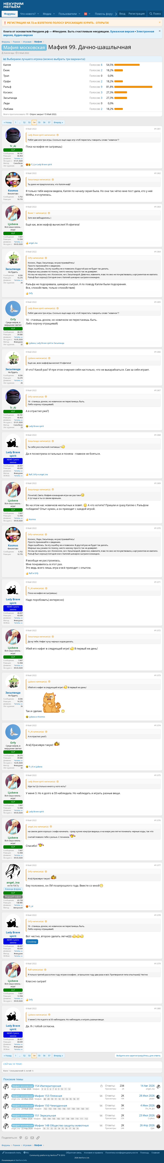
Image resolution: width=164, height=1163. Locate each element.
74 (59, 1128)
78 (74, 1128)
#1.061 (157, 128)
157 (68, 1109)
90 (52, 1099)
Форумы (9, 14)
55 (39, 122)
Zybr (153, 1128)
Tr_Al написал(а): (36, 588)
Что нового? (28, 14)
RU (27, 1152)
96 (74, 1099)
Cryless (151, 1118)
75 (63, 1128)
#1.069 (157, 483)
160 (82, 1109)
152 (45, 1109)
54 (34, 122)
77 (70, 1128)
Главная (156, 1152)
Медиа (47, 14)
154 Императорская (48, 1086)
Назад (8, 122)
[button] (38, 14)
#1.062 (157, 173)
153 (50, 1109)
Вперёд (57, 122)
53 (29, 122)
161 (87, 1109)
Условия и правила (93, 1152)
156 (63, 1109)
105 (53, 1118)
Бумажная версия (122, 31)
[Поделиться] (152, 129)
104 (49, 1118)
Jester (152, 1098)
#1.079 (157, 963)
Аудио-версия (23, 35)
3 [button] (96, 92)
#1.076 (157, 820)
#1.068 (157, 435)
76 (66, 1128)
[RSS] (161, 1152)
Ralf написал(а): (35, 969)
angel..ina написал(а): (38, 826)
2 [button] (96, 70)
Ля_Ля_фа (150, 1108)
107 (63, 1118)
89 (48, 1099)
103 (44, 1118)
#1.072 (157, 630)
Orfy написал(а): (36, 257)
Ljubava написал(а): (37, 358)
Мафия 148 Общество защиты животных (62, 1125)
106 (58, 1118)
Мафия (36, 1089)
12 (69, 1089)
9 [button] (96, 87)
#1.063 (157, 206)
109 (72, 1118)
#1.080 (157, 1008)
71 (48, 1128)
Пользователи (68, 14)
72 (52, 1128)
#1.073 (157, 675)
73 (55, 1128)
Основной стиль (12, 1152)
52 (24, 122)
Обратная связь (74, 1152)
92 (60, 1099)
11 (65, 1089)
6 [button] (96, 65)
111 (81, 1118)
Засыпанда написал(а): (39, 179)
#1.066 (157, 352)
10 (62, 1089)
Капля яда (9, 52)
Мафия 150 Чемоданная (51, 1105)
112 (86, 1118)
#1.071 (157, 582)
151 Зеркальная (45, 1115)
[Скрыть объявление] (159, 22)
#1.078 (157, 915)
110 (76, 1118)
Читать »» (18, 158)
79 (77, 1128)
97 (78, 1099)
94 (67, 1099)
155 (59, 1109)
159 (77, 1109)
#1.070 (157, 528)
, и (46, 343)
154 (54, 1109)
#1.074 (157, 725)
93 (63, 1099)
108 (67, 1118)
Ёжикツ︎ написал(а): (37, 213)
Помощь (144, 1152)
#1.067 (157, 390)
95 (71, 1099)
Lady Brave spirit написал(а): (41, 134)
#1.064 (157, 251)
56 (44, 122)
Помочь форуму (105, 14)
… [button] (19, 122)
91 (56, 1099)
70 (44, 1128)
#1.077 (157, 865)
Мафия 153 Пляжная (48, 1096)
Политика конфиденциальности (121, 1152)
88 (45, 1099)
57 (49, 122)
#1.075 (157, 775)
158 (73, 1109)
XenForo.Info (21, 1160)
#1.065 (157, 302)
